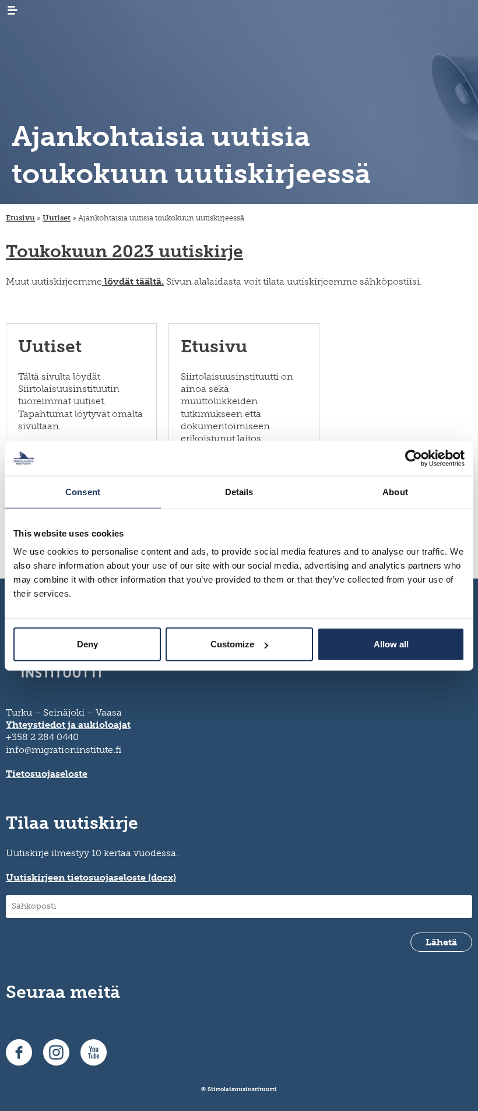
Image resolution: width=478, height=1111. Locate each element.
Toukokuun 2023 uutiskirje (124, 251)
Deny (87, 644)
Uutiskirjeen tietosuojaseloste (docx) (91, 877)
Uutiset (57, 217)
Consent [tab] (82, 491)
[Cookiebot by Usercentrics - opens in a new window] (414, 458)
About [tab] (395, 491)
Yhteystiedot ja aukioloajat (68, 724)
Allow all (391, 644)
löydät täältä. (133, 281)
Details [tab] (239, 491)
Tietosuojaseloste (46, 773)
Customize (232, 644)
